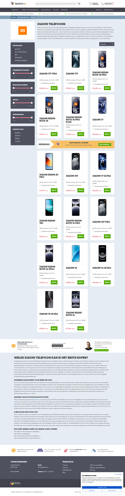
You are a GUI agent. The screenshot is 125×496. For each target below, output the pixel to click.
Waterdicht (18, 57)
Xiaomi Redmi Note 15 (47, 119)
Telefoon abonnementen (97, 467)
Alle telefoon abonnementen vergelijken (26, 431)
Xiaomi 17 (97, 120)
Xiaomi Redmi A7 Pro (48, 176)
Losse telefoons (46, 10)
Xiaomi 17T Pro (48, 74)
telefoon (37, 399)
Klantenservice (108, 10)
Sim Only (56, 10)
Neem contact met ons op (101, 350)
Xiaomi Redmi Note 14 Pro (74, 222)
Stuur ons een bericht (95, 4)
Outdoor (17, 141)
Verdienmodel (66, 470)
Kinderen (17, 133)
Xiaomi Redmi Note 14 (74, 314)
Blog (63, 472)
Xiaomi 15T (72, 176)
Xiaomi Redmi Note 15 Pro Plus (74, 119)
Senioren (17, 135)
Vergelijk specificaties (48, 83)
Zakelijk (17, 138)
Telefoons (15, 10)
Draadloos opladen (21, 60)
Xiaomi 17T (72, 74)
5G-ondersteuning (20, 52)
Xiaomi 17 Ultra (101, 176)
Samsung (17, 402)
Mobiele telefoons (23, 17)
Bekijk (54, 88)
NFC (16, 55)
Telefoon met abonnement (30, 10)
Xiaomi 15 (71, 268)
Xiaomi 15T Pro (101, 222)
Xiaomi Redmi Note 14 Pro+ (47, 268)
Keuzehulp (64, 10)
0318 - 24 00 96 (48, 471)
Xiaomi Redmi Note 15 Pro (100, 73)
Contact (65, 465)
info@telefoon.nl (43, 467)
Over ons (98, 10)
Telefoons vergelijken (96, 465)
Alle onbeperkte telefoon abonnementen (26, 438)
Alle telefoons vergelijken (22, 434)
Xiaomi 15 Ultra (48, 314)
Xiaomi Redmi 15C (47, 222)
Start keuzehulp (104, 144)
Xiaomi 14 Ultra (101, 268)
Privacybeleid (118, 474)
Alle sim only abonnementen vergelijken (26, 436)
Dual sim (17, 49)
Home (14, 17)
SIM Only (92, 470)
